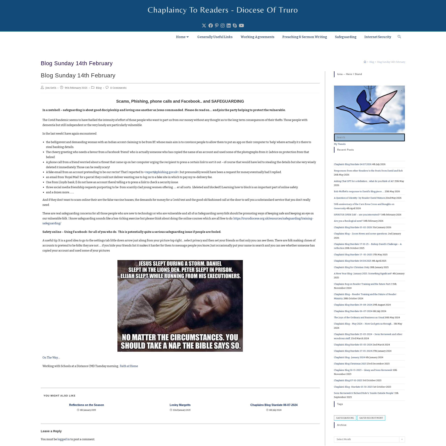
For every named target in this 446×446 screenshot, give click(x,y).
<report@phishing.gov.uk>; (162, 172)
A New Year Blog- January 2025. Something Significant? (363, 273)
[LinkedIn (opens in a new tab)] (229, 26)
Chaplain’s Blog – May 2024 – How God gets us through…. (363, 323)
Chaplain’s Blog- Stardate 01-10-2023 (353, 387)
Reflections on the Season (86, 404)
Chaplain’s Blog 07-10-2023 (348, 380)
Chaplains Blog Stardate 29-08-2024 (353, 304)
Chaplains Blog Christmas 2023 (350, 363)
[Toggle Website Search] (399, 37)
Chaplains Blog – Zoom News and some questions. (361, 233)
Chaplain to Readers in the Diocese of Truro (86, 37)
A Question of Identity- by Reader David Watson (359, 198)
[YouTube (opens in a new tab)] (241, 26)
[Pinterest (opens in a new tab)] (217, 26)
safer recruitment (371, 418)
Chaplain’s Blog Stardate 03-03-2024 (353, 344)
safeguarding (345, 418)
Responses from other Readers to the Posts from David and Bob (368, 170)
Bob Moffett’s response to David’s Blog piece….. (359, 191)
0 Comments (118, 87)
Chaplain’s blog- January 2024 (349, 357)
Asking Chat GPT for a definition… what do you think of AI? (364, 181)
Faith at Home (129, 366)
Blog (99, 87)
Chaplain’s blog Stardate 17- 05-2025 (353, 254)
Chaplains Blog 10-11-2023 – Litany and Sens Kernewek (363, 370)
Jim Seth (50, 87)
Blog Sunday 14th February (391, 62)
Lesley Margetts (180, 404)
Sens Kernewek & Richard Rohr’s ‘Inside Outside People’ (364, 393)
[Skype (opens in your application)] (235, 26)
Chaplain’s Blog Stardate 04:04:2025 (352, 261)
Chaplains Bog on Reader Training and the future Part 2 (363, 284)
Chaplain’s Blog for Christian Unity (352, 267)
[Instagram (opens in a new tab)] (223, 26)
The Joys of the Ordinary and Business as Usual (359, 317)
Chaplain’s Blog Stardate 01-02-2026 (353, 227)
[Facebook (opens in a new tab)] (210, 26)
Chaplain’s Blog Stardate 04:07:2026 (353, 164)
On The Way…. (52, 357)
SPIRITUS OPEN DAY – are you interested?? (357, 214)
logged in (63, 439)
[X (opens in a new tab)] (204, 26)
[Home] (365, 62)
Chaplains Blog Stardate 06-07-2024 (274, 404)
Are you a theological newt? (348, 221)
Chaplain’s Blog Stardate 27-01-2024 (353, 351)
